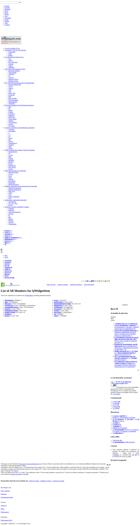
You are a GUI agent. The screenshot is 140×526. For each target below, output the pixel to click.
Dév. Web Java (12, 62)
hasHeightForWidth (11, 310)
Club (6, 23)
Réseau (10, 219)
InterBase (11, 160)
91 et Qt (120, 416)
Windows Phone (13, 79)
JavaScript (11, 95)
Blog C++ (8, 242)
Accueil (12, 48)
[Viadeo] (82, 281)
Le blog (116, 403)
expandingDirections (11, 307)
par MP (134, 455)
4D (9, 109)
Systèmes (17, 207)
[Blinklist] (97, 281)
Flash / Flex (11, 93)
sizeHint (56, 310)
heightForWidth (10, 312)
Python (10, 141)
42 (125, 349)
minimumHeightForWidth (62, 304)
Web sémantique (13, 100)
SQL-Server (12, 167)
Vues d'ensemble (89, 284)
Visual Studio (12, 72)
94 (134, 329)
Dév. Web (19, 83)
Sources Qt (8, 271)
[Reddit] (101, 281)
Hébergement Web (6, 520)
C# (9, 76)
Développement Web (14, 84)
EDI (19, 105)
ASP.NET (11, 74)
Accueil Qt (8, 260)
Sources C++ (9, 241)
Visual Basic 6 (12, 122)
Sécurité (10, 214)
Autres (10, 148)
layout (56, 300)
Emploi (7, 21)
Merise (10, 55)
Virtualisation (12, 224)
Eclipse (10, 65)
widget (56, 316)
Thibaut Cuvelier (34, 481)
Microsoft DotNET (14, 71)
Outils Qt (7, 269)
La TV (116, 405)
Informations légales (7, 497)
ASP (9, 90)
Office (15, 171)
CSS (9, 91)
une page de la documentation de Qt (30, 464)
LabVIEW (11, 114)
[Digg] (89, 281)
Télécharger (117, 440)
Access (10, 155)
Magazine (7, 9)
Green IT (11, 222)
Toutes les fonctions (76, 284)
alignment (8, 304)
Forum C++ (8, 230)
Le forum (116, 401)
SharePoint (11, 183)
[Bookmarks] (107, 281)
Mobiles (10, 220)
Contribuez (116, 455)
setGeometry (58, 309)
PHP (9, 96)
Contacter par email (58, 481)
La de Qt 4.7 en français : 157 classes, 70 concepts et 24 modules (126, 430)
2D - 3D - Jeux (12, 203)
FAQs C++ (8, 232)
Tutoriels (7, 7)
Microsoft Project (13, 184)
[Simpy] (103, 281)
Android (10, 64)
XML (10, 146)
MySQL (10, 162)
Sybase (10, 169)
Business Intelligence (14, 189)
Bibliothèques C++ (11, 239)
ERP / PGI (11, 191)
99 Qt (117, 424)
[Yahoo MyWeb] (95, 281)
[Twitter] (84, 281)
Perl (9, 140)
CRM (10, 193)
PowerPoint (11, 181)
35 (129, 419)
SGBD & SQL (12, 152)
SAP (9, 198)
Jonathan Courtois (46, 481)
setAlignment (58, 307)
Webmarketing (12, 102)
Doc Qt (7, 265)
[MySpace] (93, 281)
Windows (11, 210)
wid (55, 314)
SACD (16, 471)
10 (130, 354)
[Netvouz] (99, 281)
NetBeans (11, 67)
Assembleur (12, 131)
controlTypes (9, 305)
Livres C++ (8, 236)
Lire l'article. (116, 394)
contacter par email (15, 474)
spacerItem (57, 312)
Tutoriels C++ (9, 234)
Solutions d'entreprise (21, 186)
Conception (15, 50)
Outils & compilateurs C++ (13, 237)
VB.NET (11, 78)
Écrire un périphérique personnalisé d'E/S (123, 382)
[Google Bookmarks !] (86, 281)
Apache (10, 88)
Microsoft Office (13, 172)
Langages (19, 127)
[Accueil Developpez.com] (11, 44)
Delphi (10, 110)
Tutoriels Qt (8, 267)
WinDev (10, 121)
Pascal (10, 138)
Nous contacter (5, 491)
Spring (10, 60)
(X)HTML (11, 103)
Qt (5, 244)
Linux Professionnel (14, 212)
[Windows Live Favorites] (109, 281)
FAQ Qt (7, 264)
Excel (10, 176)
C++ (9, 134)
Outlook (10, 179)
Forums (7, 6)
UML (10, 53)
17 (122, 342)
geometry (8, 309)
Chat (6, 16)
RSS (6, 255)
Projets (7, 14)
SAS (9, 195)
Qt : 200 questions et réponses (124, 417)
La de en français (124, 442)
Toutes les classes (62, 284)
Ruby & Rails (12, 98)
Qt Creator (11, 126)
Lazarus (10, 124)
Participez (4, 494)
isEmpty (7, 316)
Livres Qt (8, 272)
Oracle (10, 164)
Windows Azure (13, 81)
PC (9, 215)
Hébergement (5, 512)
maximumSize (58, 302)
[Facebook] (87, 281)
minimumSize (58, 305)
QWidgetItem (29, 295)
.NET (15, 69)
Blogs (6, 13)
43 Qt (116, 423)
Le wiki (116, 408)
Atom (6, 257)
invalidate (8, 314)
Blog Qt (7, 274)
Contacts (7, 25)
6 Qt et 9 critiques (120, 428)
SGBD (20, 150)
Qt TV (7, 276)
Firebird (10, 158)
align (6, 302)
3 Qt (118, 433)
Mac (9, 217)
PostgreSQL (12, 165)
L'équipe (116, 406)
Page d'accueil (51, 284)
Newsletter (8, 18)
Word (10, 177)
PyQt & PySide (9, 277)
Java (14, 57)
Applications (15, 200)
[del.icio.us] (91, 281)
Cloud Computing (13, 196)
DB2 (9, 157)
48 (118, 419)
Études (7, 19)
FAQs (6, 11)
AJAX (10, 86)
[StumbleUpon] (105, 281)
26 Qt (117, 426)
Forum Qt (8, 262)
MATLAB (11, 117)
